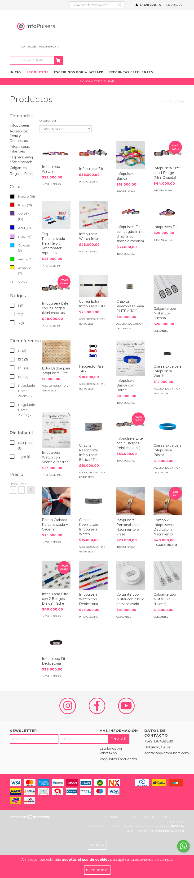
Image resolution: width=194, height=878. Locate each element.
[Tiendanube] (30, 818)
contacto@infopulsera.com (40, 46)
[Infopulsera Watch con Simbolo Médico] (56, 430)
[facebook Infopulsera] (97, 706)
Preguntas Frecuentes (131, 72)
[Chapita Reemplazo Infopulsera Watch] (93, 501)
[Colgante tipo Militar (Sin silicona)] (168, 575)
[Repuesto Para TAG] (93, 351)
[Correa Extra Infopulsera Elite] (93, 286)
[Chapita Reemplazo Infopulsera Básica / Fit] (93, 426)
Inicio (15, 72)
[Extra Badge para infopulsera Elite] (56, 352)
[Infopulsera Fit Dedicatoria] (56, 640)
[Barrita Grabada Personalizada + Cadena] (56, 501)
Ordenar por (48, 120)
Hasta (21, 484)
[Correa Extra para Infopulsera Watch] (168, 351)
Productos (37, 72)
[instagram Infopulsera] (67, 706)
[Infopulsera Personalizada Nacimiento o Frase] (130, 501)
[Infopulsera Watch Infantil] (93, 215)
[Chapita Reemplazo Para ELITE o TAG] (130, 286)
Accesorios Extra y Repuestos (19, 136)
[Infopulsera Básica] (130, 155)
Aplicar (31, 490)
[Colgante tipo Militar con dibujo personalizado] (130, 575)
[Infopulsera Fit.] (168, 211)
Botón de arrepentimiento (160, 831)
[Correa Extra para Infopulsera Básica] (168, 426)
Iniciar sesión (175, 4)
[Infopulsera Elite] (93, 152)
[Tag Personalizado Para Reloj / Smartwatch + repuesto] (56, 215)
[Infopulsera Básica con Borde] (130, 358)
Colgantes (18, 168)
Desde (13, 484)
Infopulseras (20, 125)
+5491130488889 (158, 741)
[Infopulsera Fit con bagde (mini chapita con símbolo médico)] (130, 211)
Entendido (97, 870)
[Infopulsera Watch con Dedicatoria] (93, 575)
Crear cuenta (150, 4)
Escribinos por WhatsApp (78, 72)
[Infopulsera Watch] (56, 151)
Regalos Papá (21, 174)
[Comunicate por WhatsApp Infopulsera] (183, 846)
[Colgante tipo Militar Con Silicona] (168, 289)
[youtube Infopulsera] (126, 706)
